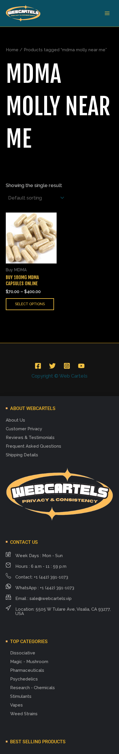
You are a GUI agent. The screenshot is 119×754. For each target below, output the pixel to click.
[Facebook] (38, 366)
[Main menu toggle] (107, 13)
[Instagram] (67, 366)
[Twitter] (52, 366)
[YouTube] (81, 366)
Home (12, 49)
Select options (30, 304)
